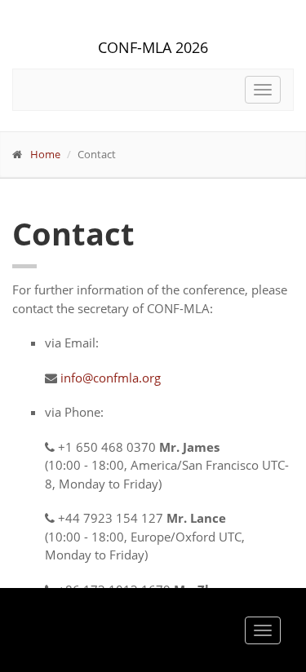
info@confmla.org (110, 377)
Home (45, 154)
